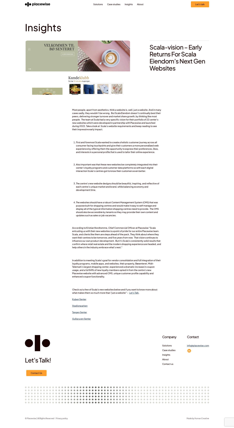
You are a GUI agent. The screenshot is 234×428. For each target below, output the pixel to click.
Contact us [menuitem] (167, 364)
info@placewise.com (198, 345)
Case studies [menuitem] (113, 4)
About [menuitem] (140, 4)
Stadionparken (79, 305)
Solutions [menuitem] (98, 4)
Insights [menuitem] (129, 4)
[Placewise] (37, 4)
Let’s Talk (134, 292)
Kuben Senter (79, 299)
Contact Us (36, 373)
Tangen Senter (79, 312)
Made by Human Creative (198, 418)
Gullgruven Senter (81, 318)
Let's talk (200, 4)
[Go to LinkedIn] (189, 351)
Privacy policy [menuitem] (62, 418)
